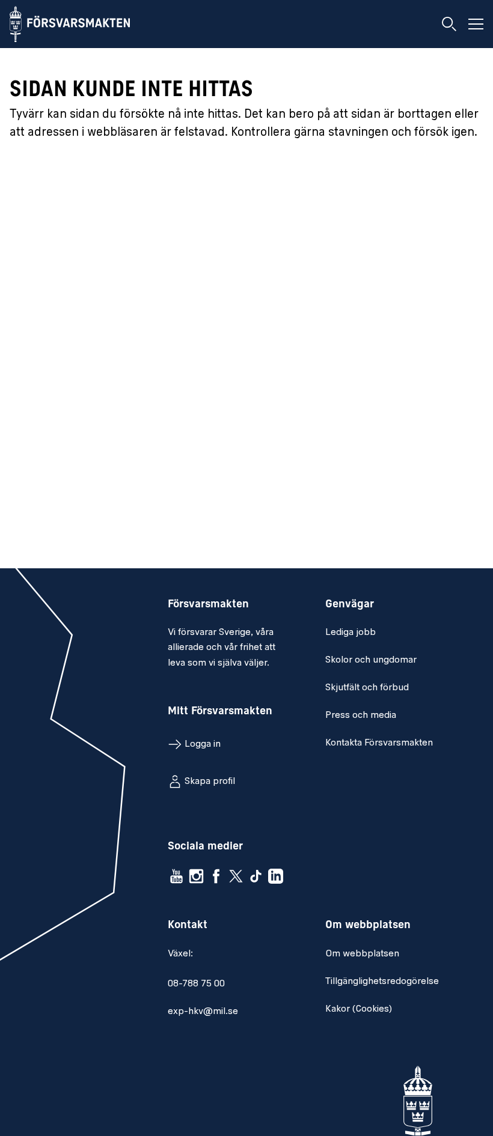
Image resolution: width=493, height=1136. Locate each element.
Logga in (203, 744)
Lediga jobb (350, 632)
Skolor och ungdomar (371, 660)
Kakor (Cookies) (358, 1009)
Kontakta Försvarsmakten (379, 743)
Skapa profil (210, 781)
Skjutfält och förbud (367, 688)
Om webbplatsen (362, 954)
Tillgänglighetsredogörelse (382, 981)
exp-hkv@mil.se (203, 1011)
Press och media (360, 715)
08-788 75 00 (196, 984)
